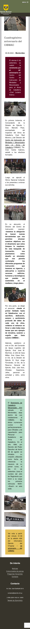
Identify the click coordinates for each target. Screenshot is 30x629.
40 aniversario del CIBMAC (15, 548)
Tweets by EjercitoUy (15, 600)
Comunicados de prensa (15, 571)
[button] (25, 2)
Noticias (15, 568)
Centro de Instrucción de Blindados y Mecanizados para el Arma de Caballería (15, 144)
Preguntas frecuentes (15, 574)
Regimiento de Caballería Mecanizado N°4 (15, 405)
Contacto (15, 577)
